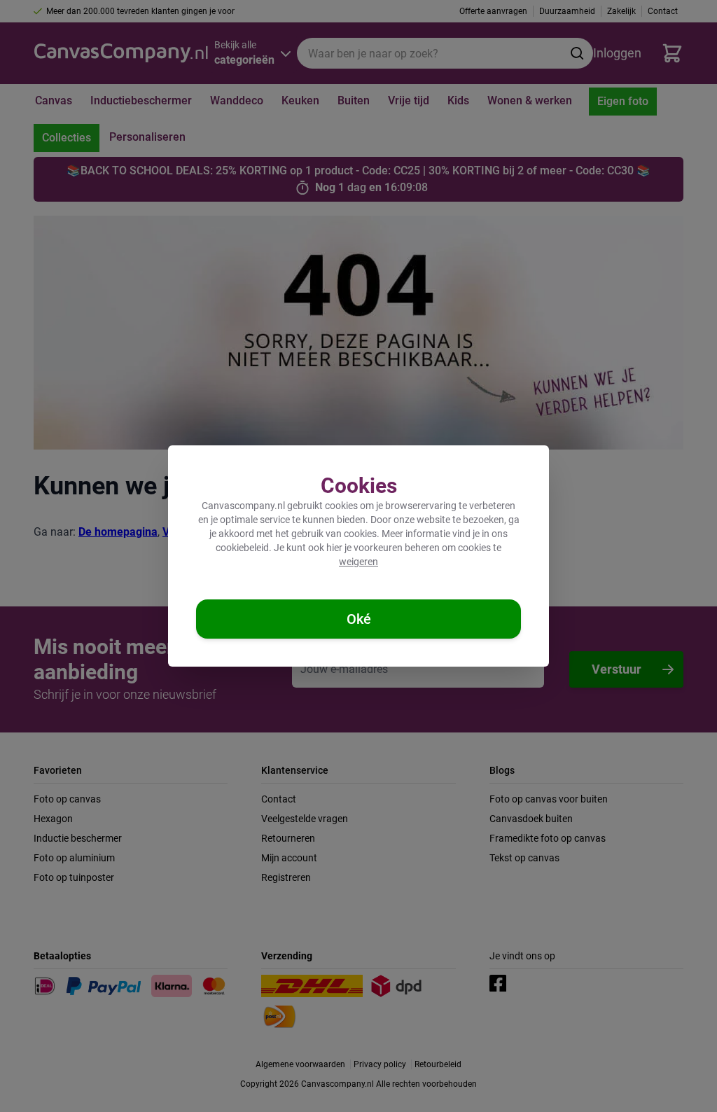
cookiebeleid (242, 547)
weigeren (358, 561)
